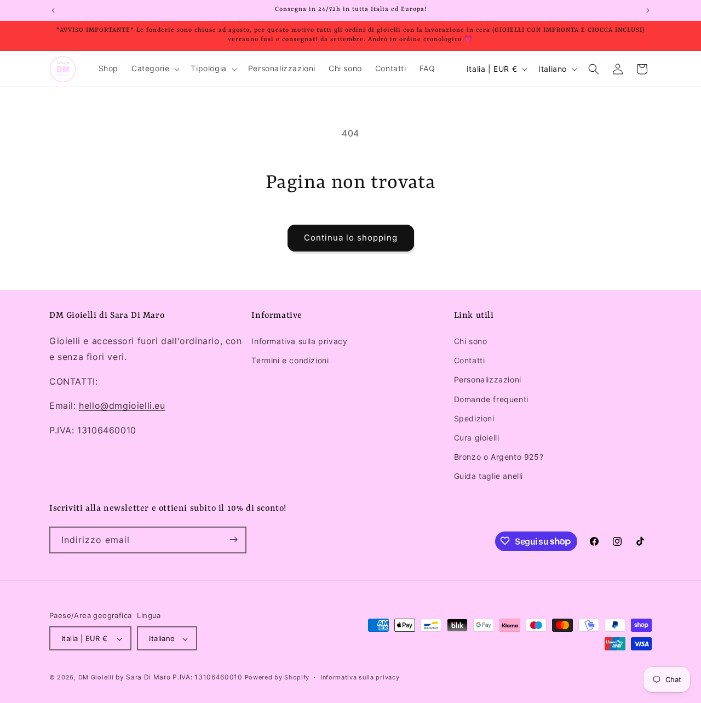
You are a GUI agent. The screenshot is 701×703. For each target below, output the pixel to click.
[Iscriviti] (233, 539)
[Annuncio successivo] (648, 10)
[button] (154, 68)
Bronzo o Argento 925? (499, 456)
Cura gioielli (476, 437)
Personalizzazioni (487, 380)
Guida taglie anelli (488, 476)
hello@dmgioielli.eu (122, 406)
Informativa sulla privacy (299, 341)
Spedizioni (474, 418)
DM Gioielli (96, 678)
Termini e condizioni (290, 360)
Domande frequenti (491, 399)
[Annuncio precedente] (53, 10)
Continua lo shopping (351, 237)
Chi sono (470, 341)
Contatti (469, 360)
